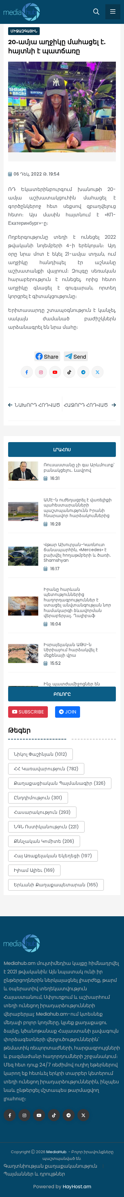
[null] (47, 356)
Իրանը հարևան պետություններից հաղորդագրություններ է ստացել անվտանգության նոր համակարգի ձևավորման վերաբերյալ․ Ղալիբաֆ (77, 602)
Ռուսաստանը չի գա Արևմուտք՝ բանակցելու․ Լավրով (79, 467)
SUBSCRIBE (30, 711)
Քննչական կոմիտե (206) (44, 841)
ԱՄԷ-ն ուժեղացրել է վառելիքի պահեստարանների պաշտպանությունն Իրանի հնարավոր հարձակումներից (78, 508)
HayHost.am (77, 1186)
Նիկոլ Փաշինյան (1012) (40, 754)
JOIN (70, 711)
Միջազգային (24, 31)
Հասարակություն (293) (42, 812)
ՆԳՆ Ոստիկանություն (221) (46, 826)
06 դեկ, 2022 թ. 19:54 (37, 174)
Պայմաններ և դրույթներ (34, 1173)
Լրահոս (62, 450)
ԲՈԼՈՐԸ (62, 694)
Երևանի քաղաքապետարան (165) (56, 885)
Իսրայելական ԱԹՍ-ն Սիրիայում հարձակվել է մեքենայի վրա (71, 650)
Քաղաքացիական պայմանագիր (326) (60, 783)
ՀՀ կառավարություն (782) (46, 768)
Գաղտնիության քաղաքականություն (50, 1166)
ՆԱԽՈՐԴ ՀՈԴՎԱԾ (37, 405)
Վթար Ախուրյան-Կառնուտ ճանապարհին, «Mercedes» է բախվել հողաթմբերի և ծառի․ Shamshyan (77, 553)
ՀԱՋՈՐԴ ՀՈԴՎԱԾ (86, 405)
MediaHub (56, 1152)
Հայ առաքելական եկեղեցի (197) (53, 855)
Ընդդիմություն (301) (38, 797)
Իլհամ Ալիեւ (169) (34, 870)
